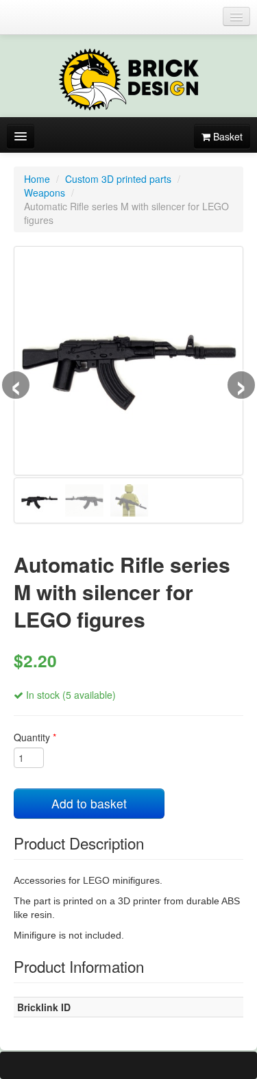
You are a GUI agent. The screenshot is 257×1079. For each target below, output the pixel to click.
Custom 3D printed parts (118, 179)
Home (37, 179)
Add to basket (89, 803)
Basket (226, 136)
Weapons (44, 192)
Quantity (35, 737)
